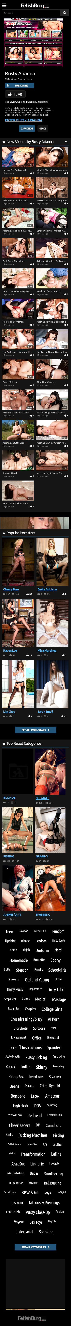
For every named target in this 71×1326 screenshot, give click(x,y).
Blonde (25, 940)
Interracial (24, 1231)
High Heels (20, 1105)
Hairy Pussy (15, 989)
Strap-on (33, 1182)
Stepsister (10, 999)
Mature (29, 1085)
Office (37, 1038)
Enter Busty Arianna (23, 120)
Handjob (61, 1192)
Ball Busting (52, 1182)
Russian (60, 1211)
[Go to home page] (42, 5)
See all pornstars (34, 730)
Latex (35, 1096)
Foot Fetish (13, 1211)
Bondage (18, 1096)
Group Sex (16, 1076)
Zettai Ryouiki (50, 1085)
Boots (38, 969)
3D (45, 1144)
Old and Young (37, 979)
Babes (34, 1173)
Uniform (42, 950)
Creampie (55, 1076)
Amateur (52, 1096)
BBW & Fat (30, 1192)
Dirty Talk (55, 989)
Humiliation (16, 1183)
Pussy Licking (36, 1057)
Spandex (54, 1047)
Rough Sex (13, 1008)
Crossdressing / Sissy (26, 1019)
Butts (7, 969)
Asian (54, 1028)
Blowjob (23, 931)
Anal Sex (17, 1163)
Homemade (18, 960)
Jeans (14, 1086)
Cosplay (30, 1008)
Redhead (34, 1115)
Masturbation (15, 1173)
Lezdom (41, 940)
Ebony (55, 960)
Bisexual (53, 1037)
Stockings (10, 1192)
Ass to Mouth (13, 1056)
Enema (12, 950)
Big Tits (52, 1221)
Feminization (54, 1114)
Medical (40, 998)
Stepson (22, 970)
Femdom (58, 930)
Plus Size (32, 1144)
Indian (25, 1066)
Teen (9, 931)
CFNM (58, 979)
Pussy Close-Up (38, 1212)
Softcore (39, 1028)
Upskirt (10, 940)
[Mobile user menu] (4, 4)
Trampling (58, 1066)
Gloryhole (20, 1028)
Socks (9, 1134)
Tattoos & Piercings (44, 1202)
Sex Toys (36, 1222)
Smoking (13, 979)
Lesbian (16, 1202)
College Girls (52, 1009)
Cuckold (11, 1066)
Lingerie (37, 1163)
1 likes (17, 93)
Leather (58, 1144)
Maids (11, 1153)
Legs (47, 1192)
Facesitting (40, 930)
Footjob (54, 1163)
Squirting (52, 1105)
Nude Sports (58, 940)
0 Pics (42, 128)
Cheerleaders (19, 1125)
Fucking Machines (32, 1135)
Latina (56, 1154)
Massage (59, 999)
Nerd (58, 949)
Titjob (26, 950)
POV (37, 1105)
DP (38, 1124)
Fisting (58, 1135)
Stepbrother (35, 988)
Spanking (46, 1231)
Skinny (41, 1067)
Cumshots (53, 1125)
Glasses (25, 998)
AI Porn (54, 1019)
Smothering (53, 1173)
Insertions (36, 1076)
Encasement (18, 1037)
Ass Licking (58, 1056)
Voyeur (19, 1221)
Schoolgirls (57, 970)
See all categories (33, 1247)
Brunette (39, 959)
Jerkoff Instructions (26, 1047)
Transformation (33, 1154)
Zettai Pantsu (14, 1144)
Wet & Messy (15, 1114)
